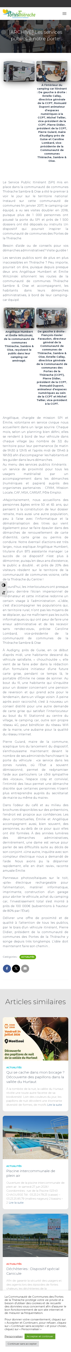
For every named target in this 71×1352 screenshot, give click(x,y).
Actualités (27, 957)
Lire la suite (54, 1104)
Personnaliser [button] (14, 1336)
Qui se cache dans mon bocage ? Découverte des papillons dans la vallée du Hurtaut (35, 1077)
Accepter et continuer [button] (40, 1336)
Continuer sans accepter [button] (22, 1343)
